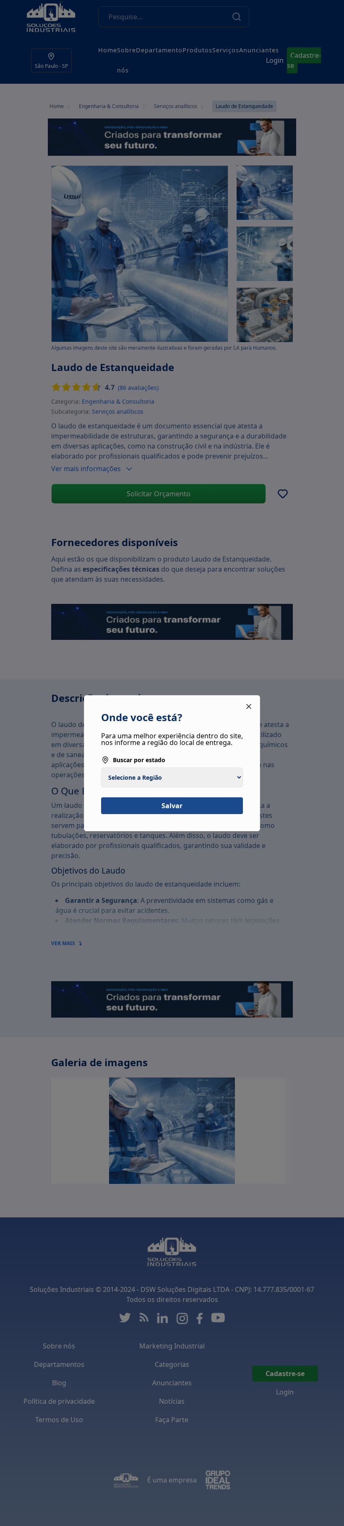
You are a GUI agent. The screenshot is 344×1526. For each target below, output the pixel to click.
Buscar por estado (139, 760)
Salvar (172, 805)
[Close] (249, 706)
